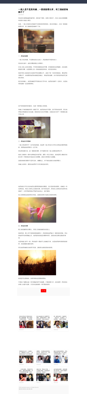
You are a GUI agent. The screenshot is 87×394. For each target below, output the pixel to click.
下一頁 (43, 290)
